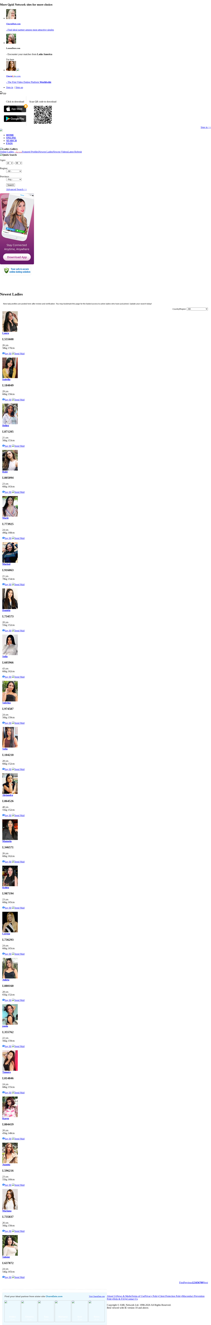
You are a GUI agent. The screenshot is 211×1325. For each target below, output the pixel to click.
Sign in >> (206, 127)
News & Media (123, 1296)
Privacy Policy (152, 1296)
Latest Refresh (75, 151)
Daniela (6, 610)
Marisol (6, 564)
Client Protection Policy (170, 1296)
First (181, 1282)
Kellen (5, 887)
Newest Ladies (45, 151)
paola (5, 1026)
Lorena (6, 933)
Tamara (6, 1072)
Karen (5, 1118)
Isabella (6, 379)
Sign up (19, 87)
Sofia (5, 656)
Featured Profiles (30, 151)
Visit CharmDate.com (97, 1296)
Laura (5, 333)
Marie (5, 518)
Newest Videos (60, 151)
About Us (111, 1296)
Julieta (5, 979)
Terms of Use (138, 1296)
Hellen (5, 425)
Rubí (5, 472)
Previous (188, 1282)
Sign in (9, 87)
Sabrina (6, 702)
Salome (6, 1257)
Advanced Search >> (16, 189)
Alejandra (7, 795)
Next (205, 1282)
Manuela (7, 841)
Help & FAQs (120, 1299)
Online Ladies (11, 151)
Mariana (6, 1211)
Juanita (6, 1164)
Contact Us (132, 1299)
